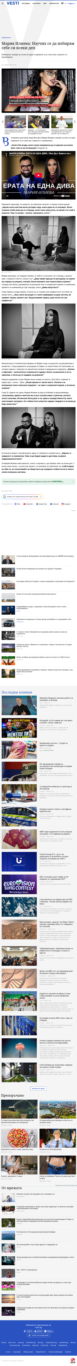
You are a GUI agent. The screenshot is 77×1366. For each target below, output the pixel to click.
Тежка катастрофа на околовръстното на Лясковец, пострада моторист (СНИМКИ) (46, 1309)
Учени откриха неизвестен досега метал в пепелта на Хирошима (55, 1041)
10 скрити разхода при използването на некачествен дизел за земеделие (17, 1121)
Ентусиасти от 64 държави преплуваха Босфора (36, 1232)
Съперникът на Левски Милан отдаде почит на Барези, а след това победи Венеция (44, 1283)
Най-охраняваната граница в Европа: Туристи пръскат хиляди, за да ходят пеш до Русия (45, 671)
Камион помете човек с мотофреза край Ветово (55, 810)
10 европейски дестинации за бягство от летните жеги (56, 1121)
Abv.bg (3, 1342)
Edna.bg (53, 1345)
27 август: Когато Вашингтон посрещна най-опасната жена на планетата (42, 633)
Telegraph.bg (62, 1345)
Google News (43, 504)
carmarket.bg (20, 621)
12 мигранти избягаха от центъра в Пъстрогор (56, 787)
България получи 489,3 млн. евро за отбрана (56, 1019)
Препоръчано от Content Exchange (65, 1185)
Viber (18, 504)
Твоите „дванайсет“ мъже (11, 1176)
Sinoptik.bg (26, 1345)
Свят (45, 3)
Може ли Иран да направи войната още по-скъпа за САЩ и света (43, 657)
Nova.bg (40, 1342)
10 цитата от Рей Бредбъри (50, 1149)
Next (74, 126)
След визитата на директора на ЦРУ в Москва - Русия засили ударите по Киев (56, 901)
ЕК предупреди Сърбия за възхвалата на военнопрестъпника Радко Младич (56, 766)
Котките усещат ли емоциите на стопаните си (36, 1194)
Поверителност (41, 1352)
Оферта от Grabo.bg (45, 748)
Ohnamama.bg (15, 1345)
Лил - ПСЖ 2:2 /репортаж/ (27, 1270)
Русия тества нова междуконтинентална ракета (36, 594)
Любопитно (54, 3)
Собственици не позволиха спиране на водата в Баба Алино (56, 1066)
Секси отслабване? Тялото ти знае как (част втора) (57, 1177)
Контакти (68, 1352)
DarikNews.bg (30, 1342)
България (36, 3)
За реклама (17, 1352)
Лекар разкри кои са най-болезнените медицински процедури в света (45, 1257)
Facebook (56, 504)
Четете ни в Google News (40, 1335)
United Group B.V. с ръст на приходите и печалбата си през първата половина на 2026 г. (54, 856)
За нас (8, 1352)
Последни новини (17, 692)
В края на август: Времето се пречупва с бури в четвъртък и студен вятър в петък (44, 645)
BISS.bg (73, 1342)
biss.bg (18, 611)
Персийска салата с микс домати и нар (17, 1149)
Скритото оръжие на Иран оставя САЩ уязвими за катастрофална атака (55, 995)
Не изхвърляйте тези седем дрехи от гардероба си (37, 1244)
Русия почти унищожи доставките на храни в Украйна (39, 569)
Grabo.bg (35, 1345)
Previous (3, 126)
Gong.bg (21, 1342)
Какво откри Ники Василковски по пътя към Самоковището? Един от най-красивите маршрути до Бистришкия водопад (45, 1220)
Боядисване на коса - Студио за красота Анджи (54, 744)
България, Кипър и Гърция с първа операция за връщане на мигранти (45, 581)
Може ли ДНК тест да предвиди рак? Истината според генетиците (56, 972)
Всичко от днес (38, 1089)
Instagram (67, 504)
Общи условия (28, 1352)
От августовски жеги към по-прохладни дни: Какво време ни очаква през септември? (45, 1296)
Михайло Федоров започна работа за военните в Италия (56, 699)
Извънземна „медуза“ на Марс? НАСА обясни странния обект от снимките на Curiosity (57, 924)
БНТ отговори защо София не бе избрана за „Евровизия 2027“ (54, 878)
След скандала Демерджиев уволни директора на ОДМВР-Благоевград (45, 556)
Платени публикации (55, 1352)
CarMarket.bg (63, 1342)
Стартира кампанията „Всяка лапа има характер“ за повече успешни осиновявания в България (45, 1208)
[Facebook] (38, 1354)
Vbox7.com (12, 1342)
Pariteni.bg (44, 1345)
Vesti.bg (13, 3)
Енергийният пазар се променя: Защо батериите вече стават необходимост (42, 607)
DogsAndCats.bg (51, 1342)
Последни (26, 3)
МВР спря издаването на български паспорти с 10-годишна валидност (56, 832)
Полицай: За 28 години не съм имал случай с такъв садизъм (56, 721)
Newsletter (29, 504)
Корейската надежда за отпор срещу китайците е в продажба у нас (44, 619)
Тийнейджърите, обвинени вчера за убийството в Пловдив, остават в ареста (56, 950)
